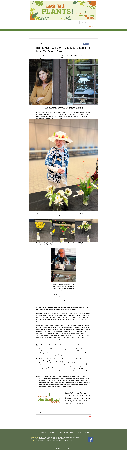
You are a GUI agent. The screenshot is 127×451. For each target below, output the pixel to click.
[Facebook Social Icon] (90, 439)
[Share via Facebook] (37, 412)
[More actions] (90, 44)
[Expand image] (40, 230)
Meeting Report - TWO (54, 407)
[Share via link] (40, 412)
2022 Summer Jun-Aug (42, 407)
